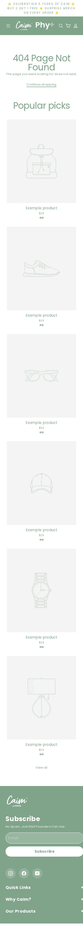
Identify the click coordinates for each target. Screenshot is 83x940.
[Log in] (74, 26)
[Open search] (61, 26)
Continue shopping (41, 84)
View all (41, 768)
